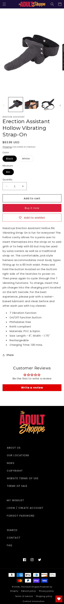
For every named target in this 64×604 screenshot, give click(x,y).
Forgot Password (21, 515)
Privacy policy (46, 591)
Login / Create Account (25, 508)
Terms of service (24, 596)
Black (9, 158)
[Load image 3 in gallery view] (48, 104)
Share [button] (10, 355)
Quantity (7, 179)
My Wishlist (15, 500)
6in (8, 172)
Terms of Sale (17, 486)
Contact (14, 537)
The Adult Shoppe (30, 586)
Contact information (33, 601)
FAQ (9, 545)
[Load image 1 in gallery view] (15, 104)
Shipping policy (44, 596)
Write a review (32, 388)
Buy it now (32, 208)
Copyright (15, 470)
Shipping (7, 147)
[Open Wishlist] (58, 599)
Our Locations (18, 455)
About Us (13, 447)
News (10, 463)
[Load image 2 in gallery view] (32, 104)
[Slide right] (60, 105)
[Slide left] (4, 105)
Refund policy (28, 591)
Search (12, 530)
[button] (4, 4)
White (27, 159)
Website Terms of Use (22, 478)
